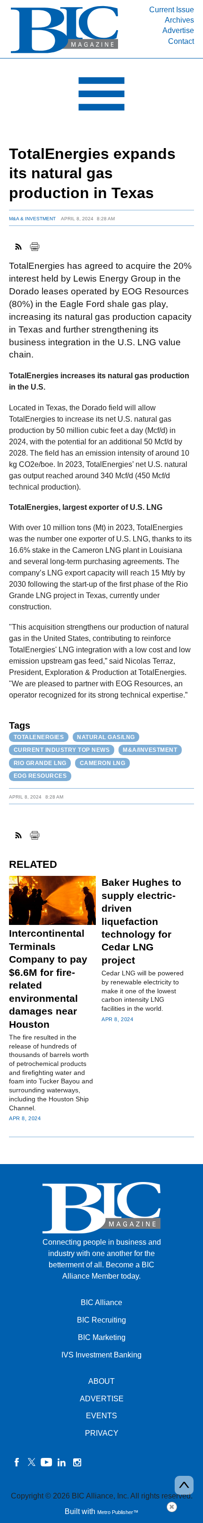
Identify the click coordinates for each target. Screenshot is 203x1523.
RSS (19, 246)
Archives (179, 20)
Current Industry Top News (62, 750)
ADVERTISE (102, 1399)
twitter (31, 1462)
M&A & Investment (32, 218)
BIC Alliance (101, 1302)
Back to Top (184, 1485)
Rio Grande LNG (40, 763)
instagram (77, 1462)
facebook (16, 1462)
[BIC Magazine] (64, 53)
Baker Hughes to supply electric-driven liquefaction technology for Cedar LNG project (141, 921)
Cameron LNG (103, 763)
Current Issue (171, 10)
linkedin (61, 1462)
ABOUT (101, 1381)
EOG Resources (40, 776)
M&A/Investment (150, 750)
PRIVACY (101, 1433)
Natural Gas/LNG (106, 737)
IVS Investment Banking (101, 1355)
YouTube (46, 1462)
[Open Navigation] (101, 96)
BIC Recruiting (101, 1320)
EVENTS (101, 1416)
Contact (181, 41)
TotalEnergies (39, 737)
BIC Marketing (102, 1337)
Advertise (178, 30)
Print (34, 246)
